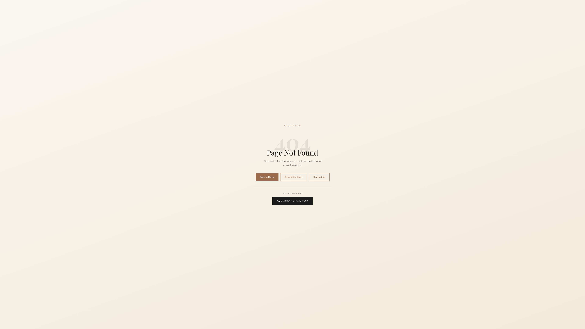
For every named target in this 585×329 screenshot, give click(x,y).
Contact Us (319, 177)
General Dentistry (294, 177)
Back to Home (267, 177)
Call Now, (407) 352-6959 (294, 200)
